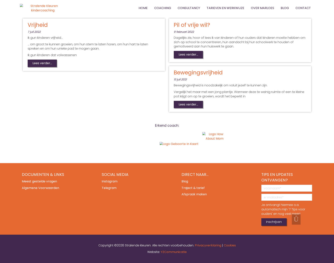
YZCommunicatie (174, 252)
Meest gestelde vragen (39, 181)
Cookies (230, 245)
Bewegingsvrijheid (198, 72)
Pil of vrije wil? (192, 25)
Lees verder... (42, 63)
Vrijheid (38, 25)
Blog (184, 181)
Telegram (109, 188)
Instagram (110, 181)
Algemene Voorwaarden (40, 188)
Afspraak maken (194, 194)
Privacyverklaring (208, 245)
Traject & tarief (193, 188)
